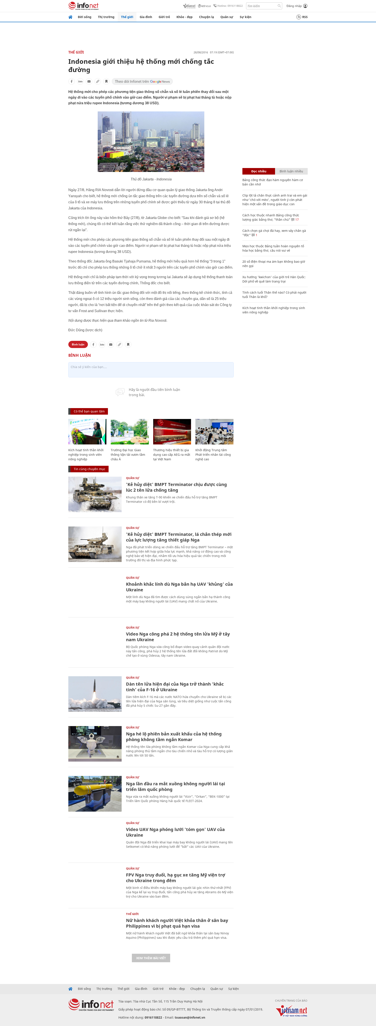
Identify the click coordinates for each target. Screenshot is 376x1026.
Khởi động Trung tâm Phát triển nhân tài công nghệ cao (213, 454)
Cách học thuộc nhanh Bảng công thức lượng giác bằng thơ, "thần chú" (270, 217)
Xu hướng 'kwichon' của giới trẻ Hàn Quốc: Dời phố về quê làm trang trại (274, 279)
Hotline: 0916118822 (230, 6)
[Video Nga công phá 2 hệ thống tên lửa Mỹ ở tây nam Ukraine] (95, 644)
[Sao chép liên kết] (97, 81)
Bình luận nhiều (291, 171)
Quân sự (226, 17)
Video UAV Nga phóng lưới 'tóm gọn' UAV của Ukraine (175, 832)
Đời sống (84, 17)
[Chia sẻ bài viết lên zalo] (80, 81)
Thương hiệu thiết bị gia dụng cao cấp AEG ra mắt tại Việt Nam (171, 454)
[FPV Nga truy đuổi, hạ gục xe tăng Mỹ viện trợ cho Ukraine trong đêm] (95, 885)
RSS (305, 17)
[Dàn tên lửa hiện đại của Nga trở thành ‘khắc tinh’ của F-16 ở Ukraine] (95, 694)
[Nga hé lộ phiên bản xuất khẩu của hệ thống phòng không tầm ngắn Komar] (95, 744)
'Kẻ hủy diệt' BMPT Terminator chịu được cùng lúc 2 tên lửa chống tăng (176, 487)
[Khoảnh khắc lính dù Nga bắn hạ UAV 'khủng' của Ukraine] (95, 594)
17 (296, 219)
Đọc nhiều (258, 171)
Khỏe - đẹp (184, 17)
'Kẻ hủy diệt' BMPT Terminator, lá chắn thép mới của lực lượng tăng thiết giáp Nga (179, 537)
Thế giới (127, 17)
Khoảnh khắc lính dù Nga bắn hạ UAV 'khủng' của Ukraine (179, 587)
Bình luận (78, 344)
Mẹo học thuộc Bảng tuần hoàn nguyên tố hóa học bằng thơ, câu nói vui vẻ (273, 248)
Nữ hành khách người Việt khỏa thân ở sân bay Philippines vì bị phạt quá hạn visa (177, 923)
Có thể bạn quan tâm (89, 411)
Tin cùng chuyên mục (89, 469)
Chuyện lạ (206, 17)
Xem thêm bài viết (151, 958)
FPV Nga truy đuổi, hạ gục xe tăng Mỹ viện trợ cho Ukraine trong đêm (175, 877)
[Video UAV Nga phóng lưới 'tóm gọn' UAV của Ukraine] (95, 839)
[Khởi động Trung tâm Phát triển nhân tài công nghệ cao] (214, 431)
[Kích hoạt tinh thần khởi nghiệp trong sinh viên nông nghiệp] (87, 431)
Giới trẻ (164, 17)
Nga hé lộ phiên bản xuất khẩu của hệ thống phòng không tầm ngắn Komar (174, 736)
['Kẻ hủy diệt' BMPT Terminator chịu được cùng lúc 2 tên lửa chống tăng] (95, 494)
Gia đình (146, 17)
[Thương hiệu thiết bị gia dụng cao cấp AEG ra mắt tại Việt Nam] (172, 431)
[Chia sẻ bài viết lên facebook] (71, 81)
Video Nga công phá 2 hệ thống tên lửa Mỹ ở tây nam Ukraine (178, 637)
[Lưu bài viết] (106, 81)
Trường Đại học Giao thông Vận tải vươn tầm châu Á (128, 454)
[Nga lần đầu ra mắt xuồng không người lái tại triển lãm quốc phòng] (95, 793)
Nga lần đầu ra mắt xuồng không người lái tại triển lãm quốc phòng (175, 786)
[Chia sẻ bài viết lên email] (89, 81)
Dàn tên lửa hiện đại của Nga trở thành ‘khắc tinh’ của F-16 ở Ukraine (175, 687)
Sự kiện (245, 17)
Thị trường (106, 17)
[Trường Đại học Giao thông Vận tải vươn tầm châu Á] (130, 431)
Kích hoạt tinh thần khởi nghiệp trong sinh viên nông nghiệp (86, 454)
